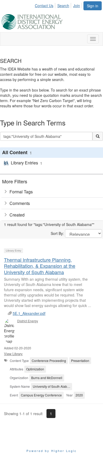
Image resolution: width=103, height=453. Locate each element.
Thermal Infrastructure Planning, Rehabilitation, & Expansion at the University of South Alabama (39, 265)
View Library (13, 353)
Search (63, 5)
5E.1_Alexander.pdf (29, 313)
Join (76, 5)
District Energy (27, 321)
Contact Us (44, 5)
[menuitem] (45, 4)
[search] (97, 136)
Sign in (92, 5)
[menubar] (58, 4)
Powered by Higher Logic (51, 451)
